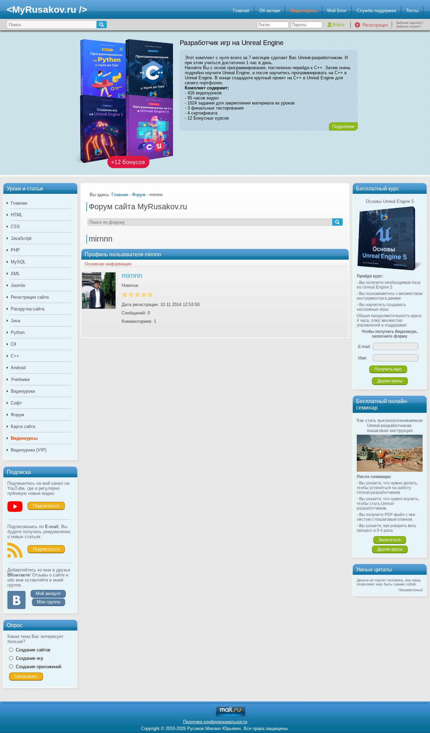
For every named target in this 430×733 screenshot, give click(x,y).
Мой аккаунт (48, 593)
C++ (15, 355)
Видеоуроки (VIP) (28, 449)
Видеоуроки (23, 391)
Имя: (362, 358)
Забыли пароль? (409, 23)
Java (15, 320)
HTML (17, 214)
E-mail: (364, 346)
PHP (15, 250)
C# (13, 344)
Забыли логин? (408, 26)
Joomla (18, 285)
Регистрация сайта (30, 297)
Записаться (390, 539)
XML (15, 273)
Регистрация (375, 25)
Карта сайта (23, 426)
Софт (16, 402)
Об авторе (269, 10)
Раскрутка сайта (27, 308)
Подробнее (343, 126)
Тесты (412, 10)
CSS (15, 226)
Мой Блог (337, 10)
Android (18, 367)
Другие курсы (389, 381)
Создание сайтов (33, 649)
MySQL (18, 261)
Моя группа (48, 601)
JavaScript (21, 238)
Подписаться (46, 505)
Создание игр (29, 658)
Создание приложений (38, 666)
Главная (241, 10)
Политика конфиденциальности (215, 721)
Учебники (20, 379)
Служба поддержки (376, 10)
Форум (17, 414)
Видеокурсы (303, 10)
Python (18, 332)
